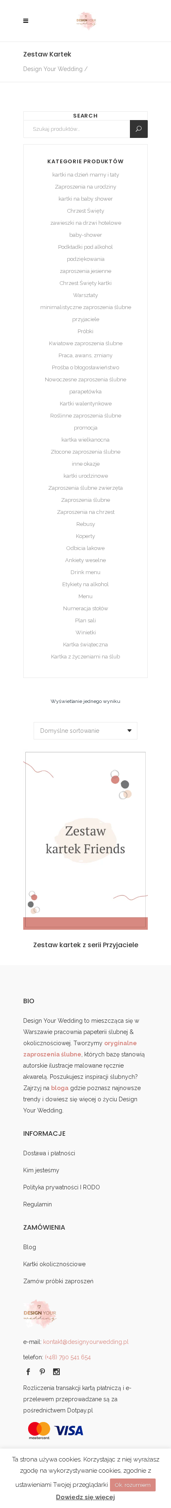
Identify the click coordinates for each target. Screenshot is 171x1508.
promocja (86, 428)
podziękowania (86, 259)
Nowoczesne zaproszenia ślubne (85, 379)
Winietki (86, 632)
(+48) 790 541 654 (68, 1357)
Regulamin (37, 1204)
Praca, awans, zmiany (85, 355)
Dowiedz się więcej (85, 1497)
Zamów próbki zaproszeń (58, 1281)
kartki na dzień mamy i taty (85, 175)
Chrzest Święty (85, 211)
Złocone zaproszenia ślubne (85, 452)
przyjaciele (85, 319)
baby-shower (85, 235)
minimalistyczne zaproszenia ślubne (85, 307)
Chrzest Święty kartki (86, 283)
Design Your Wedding (53, 69)
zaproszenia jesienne (85, 271)
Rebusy (85, 524)
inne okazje (86, 464)
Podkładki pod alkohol (85, 247)
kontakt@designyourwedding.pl (86, 1342)
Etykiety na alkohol (85, 584)
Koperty (85, 536)
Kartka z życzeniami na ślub (85, 656)
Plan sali (85, 620)
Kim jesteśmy (41, 1170)
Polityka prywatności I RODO (61, 1187)
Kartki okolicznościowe (54, 1264)
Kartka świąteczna (85, 644)
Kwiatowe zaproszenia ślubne (85, 343)
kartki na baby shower (86, 199)
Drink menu (85, 572)
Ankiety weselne (85, 560)
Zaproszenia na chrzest (86, 512)
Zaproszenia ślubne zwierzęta (85, 488)
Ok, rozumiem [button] (133, 1485)
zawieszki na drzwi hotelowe (85, 223)
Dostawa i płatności (49, 1153)
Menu (85, 596)
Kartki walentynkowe (86, 403)
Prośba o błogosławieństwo (85, 367)
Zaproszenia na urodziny (85, 187)
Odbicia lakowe (85, 548)
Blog (29, 1247)
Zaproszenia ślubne (85, 500)
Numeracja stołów (85, 608)
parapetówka (85, 391)
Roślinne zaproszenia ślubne (85, 416)
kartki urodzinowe (86, 476)
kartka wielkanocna (85, 440)
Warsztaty (85, 295)
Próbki (85, 331)
